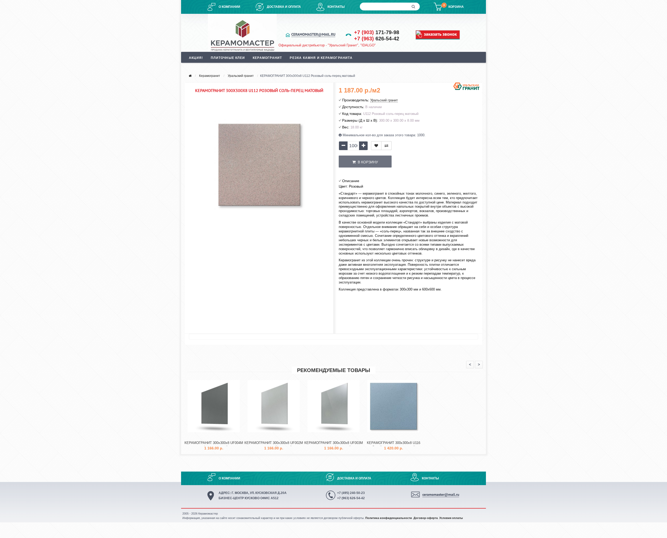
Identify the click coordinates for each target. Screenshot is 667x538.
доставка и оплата (284, 7)
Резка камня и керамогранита (321, 58)
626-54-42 (376, 38)
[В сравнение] (386, 145)
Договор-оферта (425, 518)
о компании (229, 7)
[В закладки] (376, 145)
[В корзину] (201, 436)
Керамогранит (267, 58)
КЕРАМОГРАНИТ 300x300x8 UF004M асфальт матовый (213, 445)
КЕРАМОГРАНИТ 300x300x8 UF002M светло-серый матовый (273, 445)
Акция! (196, 58)
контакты (336, 7)
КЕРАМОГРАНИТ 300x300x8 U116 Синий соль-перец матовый (393, 445)
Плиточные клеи (228, 58)
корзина (456, 7)
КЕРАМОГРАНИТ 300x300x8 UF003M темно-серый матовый (333, 445)
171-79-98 (376, 32)
